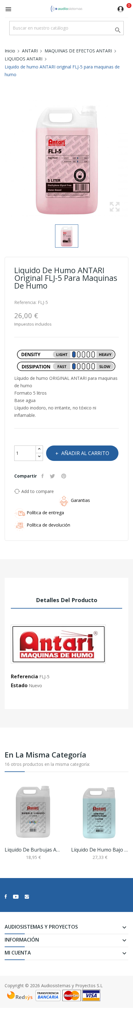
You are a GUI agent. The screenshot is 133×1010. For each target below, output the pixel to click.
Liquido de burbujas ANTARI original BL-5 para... (33, 850)
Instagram (27, 896)
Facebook (6, 896)
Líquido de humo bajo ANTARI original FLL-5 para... (99, 850)
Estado (19, 685)
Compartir (43, 476)
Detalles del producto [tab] (66, 600)
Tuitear (53, 476)
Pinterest (64, 476)
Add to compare (37, 491)
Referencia (24, 676)
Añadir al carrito (85, 453)
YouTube (16, 896)
